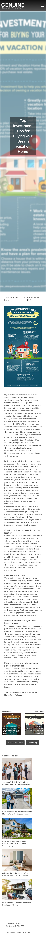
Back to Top (32, 743)
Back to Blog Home (15, 743)
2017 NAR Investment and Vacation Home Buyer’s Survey (21, 425)
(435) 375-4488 (23, 933)
